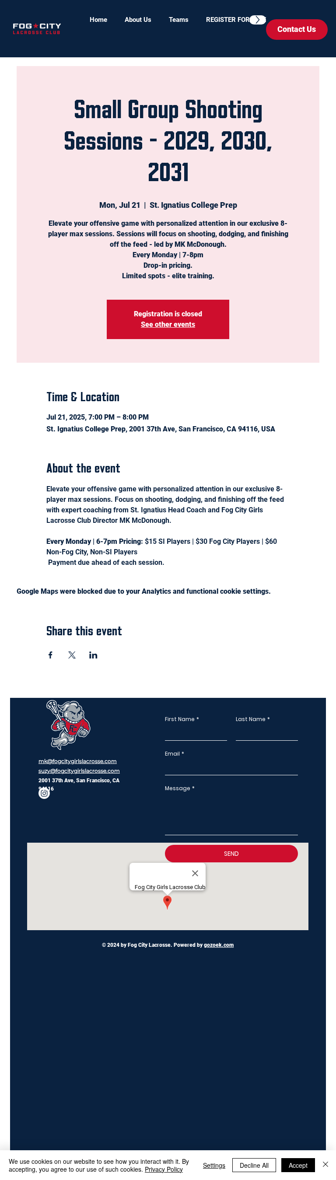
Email (174, 753)
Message (180, 788)
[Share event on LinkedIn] (93, 654)
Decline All (254, 1165)
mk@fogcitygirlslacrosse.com (77, 761)
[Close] (325, 1165)
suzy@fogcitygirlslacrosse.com (79, 770)
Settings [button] (214, 1165)
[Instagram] (44, 793)
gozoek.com (219, 945)
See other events (168, 324)
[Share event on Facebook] (50, 654)
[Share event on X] (72, 654)
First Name (182, 719)
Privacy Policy (164, 1169)
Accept (298, 1165)
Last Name (253, 719)
